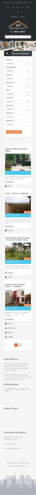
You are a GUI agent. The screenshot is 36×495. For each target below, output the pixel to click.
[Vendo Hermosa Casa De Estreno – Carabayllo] (18, 297)
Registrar (22, 17)
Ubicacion (9, 59)
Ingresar (15, 17)
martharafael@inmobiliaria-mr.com (21, 2)
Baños (8, 90)
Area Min (10, 113)
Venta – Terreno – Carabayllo (16, 193)
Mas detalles (9, 182)
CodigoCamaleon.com (22, 466)
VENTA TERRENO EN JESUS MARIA (16, 150)
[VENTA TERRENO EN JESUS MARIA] (18, 162)
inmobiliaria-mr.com (23, 463)
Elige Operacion (11, 67)
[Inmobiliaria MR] (18, 24)
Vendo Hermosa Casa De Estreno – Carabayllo (15, 285)
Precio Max (9, 105)
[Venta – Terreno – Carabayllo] (18, 204)
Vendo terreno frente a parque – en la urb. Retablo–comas (17, 239)
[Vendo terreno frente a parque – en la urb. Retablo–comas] (18, 251)
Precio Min (9, 98)
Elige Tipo (9, 75)
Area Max (10, 120)
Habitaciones (10, 82)
